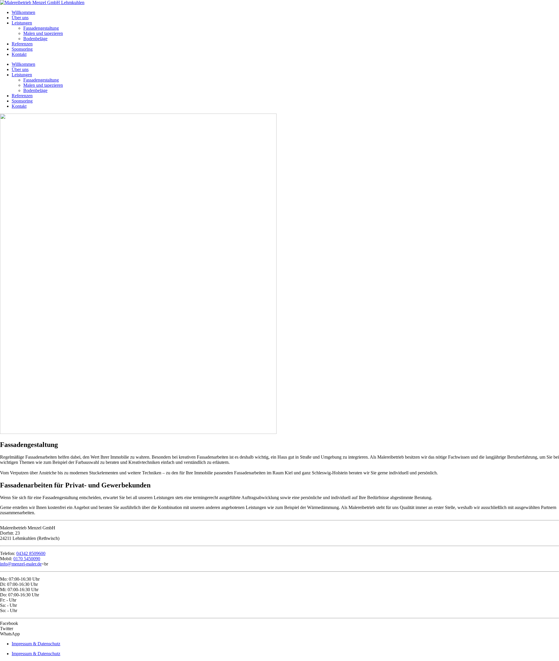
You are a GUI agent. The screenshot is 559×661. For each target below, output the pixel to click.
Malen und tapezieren (43, 33)
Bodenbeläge (35, 38)
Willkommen (23, 12)
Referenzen (22, 43)
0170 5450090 (26, 558)
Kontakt (19, 54)
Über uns (20, 17)
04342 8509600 (30, 553)
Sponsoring (22, 49)
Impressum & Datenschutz (36, 643)
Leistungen (22, 22)
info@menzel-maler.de (21, 563)
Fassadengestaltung (41, 28)
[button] (279, 623)
